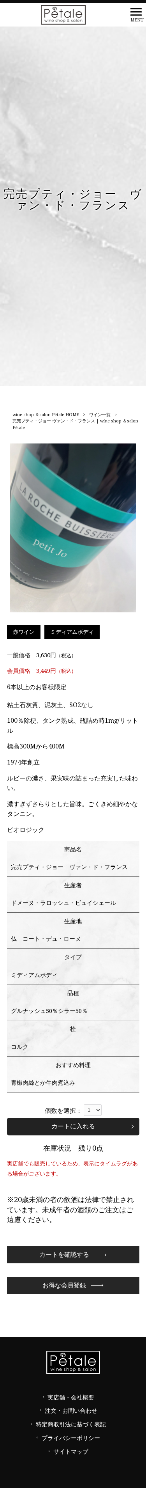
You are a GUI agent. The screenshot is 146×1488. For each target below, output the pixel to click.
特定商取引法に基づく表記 (71, 1424)
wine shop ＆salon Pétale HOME (45, 414)
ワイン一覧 (100, 414)
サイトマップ (70, 1451)
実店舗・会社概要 (70, 1397)
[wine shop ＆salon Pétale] (63, 14)
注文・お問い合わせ (71, 1410)
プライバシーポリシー (71, 1438)
